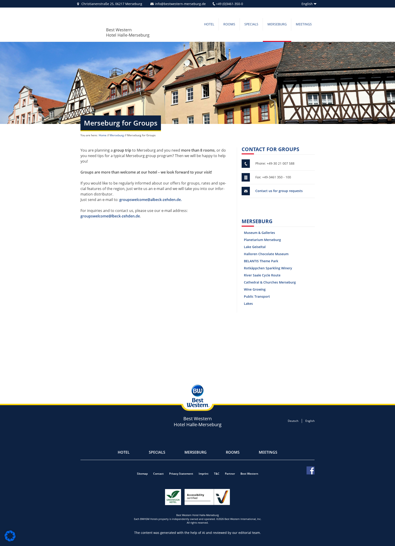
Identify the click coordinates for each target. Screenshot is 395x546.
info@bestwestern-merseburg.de (180, 4)
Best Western (249, 474)
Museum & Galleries (259, 232)
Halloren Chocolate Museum (266, 254)
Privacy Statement (181, 474)
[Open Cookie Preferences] (10, 540)
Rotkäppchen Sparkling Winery (268, 268)
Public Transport (257, 296)
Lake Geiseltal (255, 247)
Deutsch (293, 421)
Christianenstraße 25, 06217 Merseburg (111, 4)
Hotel (209, 24)
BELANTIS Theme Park (261, 261)
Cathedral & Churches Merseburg (270, 282)
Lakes (248, 303)
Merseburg (277, 24)
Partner (230, 474)
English (307, 4)
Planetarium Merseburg (262, 240)
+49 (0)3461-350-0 (229, 4)
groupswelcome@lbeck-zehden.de (110, 216)
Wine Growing (255, 289)
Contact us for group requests (279, 191)
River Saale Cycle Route (262, 275)
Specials (251, 24)
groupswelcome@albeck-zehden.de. (150, 199)
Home (103, 135)
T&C (216, 474)
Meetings (304, 24)
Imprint (203, 474)
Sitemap (142, 474)
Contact (158, 474)
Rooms (229, 24)
